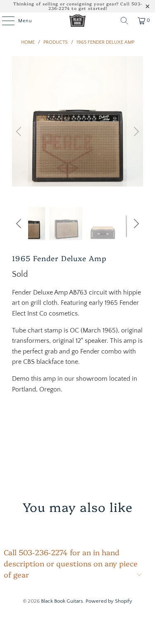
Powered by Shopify (109, 601)
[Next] (135, 131)
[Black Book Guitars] (78, 20)
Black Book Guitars (62, 601)
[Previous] (20, 131)
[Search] (124, 20)
